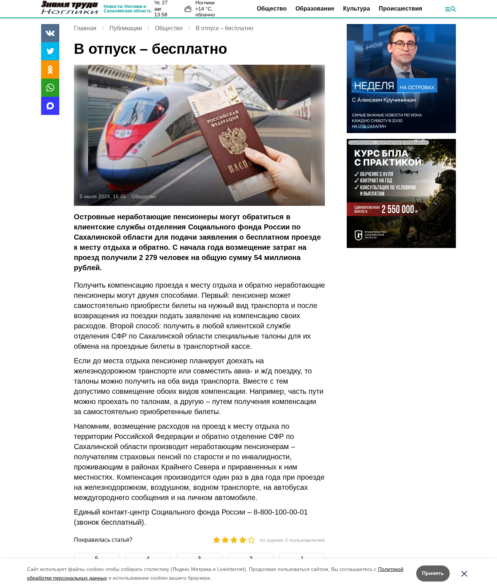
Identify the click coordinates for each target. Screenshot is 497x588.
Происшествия (400, 8)
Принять (433, 573)
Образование (314, 8)
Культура (356, 8)
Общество (272, 8)
